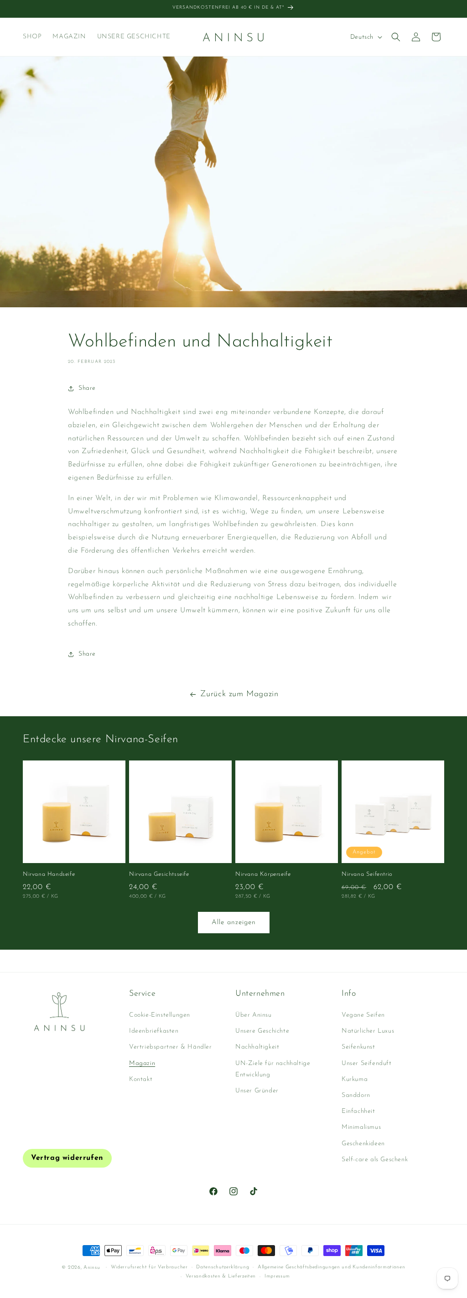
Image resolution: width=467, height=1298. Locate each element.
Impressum (277, 1276)
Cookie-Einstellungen (159, 1015)
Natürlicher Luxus (368, 1031)
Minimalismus (361, 1127)
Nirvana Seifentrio (367, 874)
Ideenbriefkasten (154, 1031)
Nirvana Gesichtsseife (159, 874)
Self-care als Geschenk (375, 1159)
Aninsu (91, 1267)
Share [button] (87, 388)
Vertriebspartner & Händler (170, 1047)
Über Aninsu (253, 1015)
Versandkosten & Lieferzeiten (221, 1276)
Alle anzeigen (234, 922)
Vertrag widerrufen (67, 1158)
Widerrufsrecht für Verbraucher (149, 1267)
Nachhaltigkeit (257, 1047)
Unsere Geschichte (262, 1031)
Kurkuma (355, 1079)
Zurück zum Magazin (239, 694)
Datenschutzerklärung (222, 1267)
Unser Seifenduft (367, 1063)
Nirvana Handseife (49, 874)
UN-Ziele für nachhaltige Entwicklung (272, 1069)
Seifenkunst (358, 1047)
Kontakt (140, 1079)
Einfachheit (358, 1111)
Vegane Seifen (363, 1015)
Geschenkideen (363, 1143)
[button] (396, 37)
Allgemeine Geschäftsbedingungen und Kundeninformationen (331, 1267)
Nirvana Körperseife (263, 874)
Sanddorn (356, 1095)
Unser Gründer (257, 1090)
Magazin (142, 1063)
